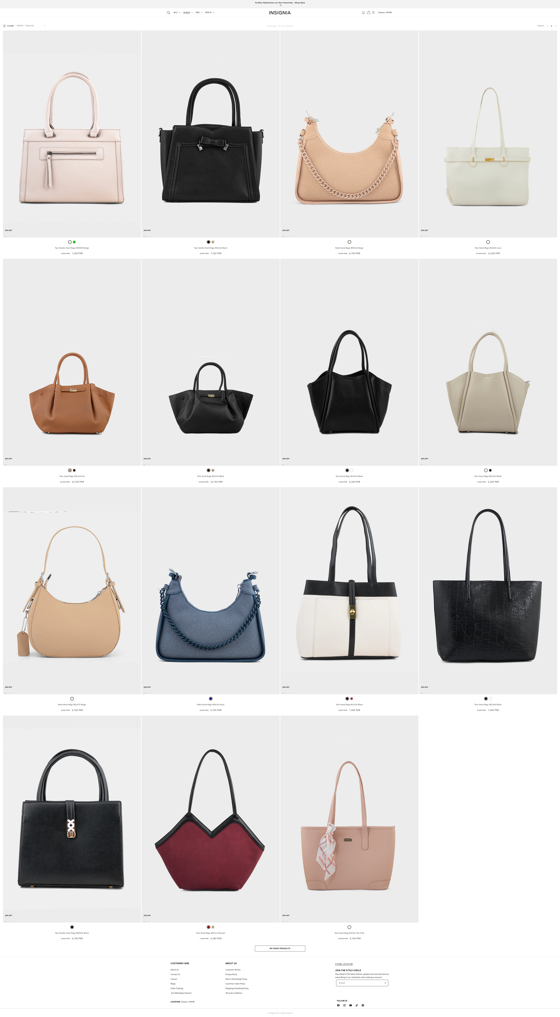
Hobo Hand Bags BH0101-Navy (210, 704)
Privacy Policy (231, 974)
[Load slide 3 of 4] (425, 236)
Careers (174, 979)
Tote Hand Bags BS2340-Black (488, 704)
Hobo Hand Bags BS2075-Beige (72, 704)
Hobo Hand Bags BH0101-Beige (349, 248)
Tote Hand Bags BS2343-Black (349, 476)
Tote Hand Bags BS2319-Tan (72, 476)
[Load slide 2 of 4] (423, 236)
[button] (168, 12)
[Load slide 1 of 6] (5, 236)
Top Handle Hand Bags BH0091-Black (72, 933)
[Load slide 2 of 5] (7, 693)
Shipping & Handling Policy (237, 988)
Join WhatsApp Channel (181, 993)
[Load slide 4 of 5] (10, 693)
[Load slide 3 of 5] (8, 693)
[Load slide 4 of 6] (10, 236)
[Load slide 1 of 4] (421, 236)
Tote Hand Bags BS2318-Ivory (488, 248)
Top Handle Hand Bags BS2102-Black (211, 248)
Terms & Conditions (233, 993)
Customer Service (232, 969)
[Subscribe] (385, 983)
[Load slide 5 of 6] (12, 236)
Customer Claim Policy (235, 983)
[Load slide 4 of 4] (426, 236)
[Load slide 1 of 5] (5, 693)
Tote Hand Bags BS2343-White (488, 476)
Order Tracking (177, 988)
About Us (175, 969)
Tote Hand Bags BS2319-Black (210, 476)
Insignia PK (274, 1013)
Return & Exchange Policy (236, 979)
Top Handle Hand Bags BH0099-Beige (72, 248)
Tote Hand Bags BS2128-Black (349, 704)
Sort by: (20, 25)
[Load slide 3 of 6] (8, 236)
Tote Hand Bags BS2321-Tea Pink (349, 933)
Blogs (173, 983)
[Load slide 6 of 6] (13, 236)
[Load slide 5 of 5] (12, 693)
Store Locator (344, 964)
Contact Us (175, 974)
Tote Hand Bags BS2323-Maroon (210, 933)
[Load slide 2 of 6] (7, 236)
